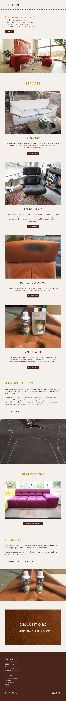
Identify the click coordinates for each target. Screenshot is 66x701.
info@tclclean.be (11, 668)
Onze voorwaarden (10, 692)
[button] (59, 5)
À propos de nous (11, 678)
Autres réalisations (33, 524)
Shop (7, 687)
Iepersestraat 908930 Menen (11, 663)
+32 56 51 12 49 (10, 666)
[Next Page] (63, 500)
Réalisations (9, 682)
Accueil (10, 31)
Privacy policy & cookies (11, 693)
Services (8, 680)
